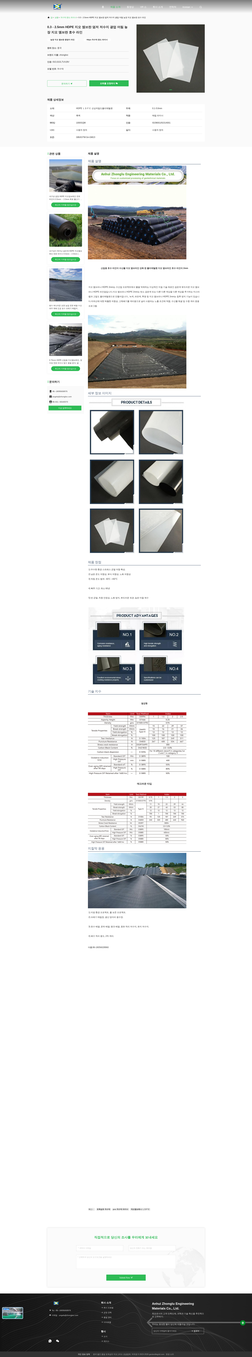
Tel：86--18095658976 (61, 1310)
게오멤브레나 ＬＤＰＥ (140, 1209)
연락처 (172, 7)
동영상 (130, 7)
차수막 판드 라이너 (68, 17)
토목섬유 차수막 (103, 1209)
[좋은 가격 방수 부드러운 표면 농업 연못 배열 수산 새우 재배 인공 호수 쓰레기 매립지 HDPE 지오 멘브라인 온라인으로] (65, 285)
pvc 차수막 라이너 (120, 1209)
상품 (56, 17)
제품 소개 (115, 7)
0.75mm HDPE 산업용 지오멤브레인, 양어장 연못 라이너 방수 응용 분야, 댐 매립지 (65, 363)
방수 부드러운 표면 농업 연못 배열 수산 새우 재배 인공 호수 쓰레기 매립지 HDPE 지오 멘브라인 (65, 308)
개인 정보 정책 (84, 1354)
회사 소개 (158, 7)
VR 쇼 (143, 7)
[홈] (57, 7)
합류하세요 (197, 1331)
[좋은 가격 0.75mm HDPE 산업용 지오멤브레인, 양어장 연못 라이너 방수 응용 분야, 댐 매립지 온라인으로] (65, 339)
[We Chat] (58, 1341)
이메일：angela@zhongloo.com (64, 1315)
